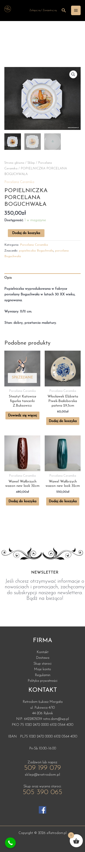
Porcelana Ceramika (19, 182)
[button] (73, 74)
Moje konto (42, 669)
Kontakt (42, 652)
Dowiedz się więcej (22, 415)
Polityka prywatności (42, 681)
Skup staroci (42, 664)
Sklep (31, 163)
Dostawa (42, 658)
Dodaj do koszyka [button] (63, 421)
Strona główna (14, 163)
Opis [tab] (8, 278)
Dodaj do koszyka (26, 233)
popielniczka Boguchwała (36, 250)
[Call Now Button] (10, 842)
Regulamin (42, 675)
